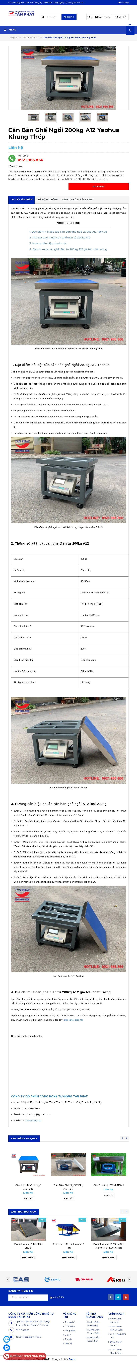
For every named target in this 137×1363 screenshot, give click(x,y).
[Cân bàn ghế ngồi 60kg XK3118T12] (108, 1164)
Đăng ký (120, 17)
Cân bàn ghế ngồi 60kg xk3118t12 (108, 1187)
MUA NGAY (99, 186)
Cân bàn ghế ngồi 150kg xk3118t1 (28, 1187)
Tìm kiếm (69, 17)
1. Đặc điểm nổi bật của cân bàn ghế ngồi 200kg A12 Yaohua (68, 231)
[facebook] (111, 1297)
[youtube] (126, 1297)
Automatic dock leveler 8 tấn (28, 1246)
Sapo (71, 1359)
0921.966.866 (30, 160)
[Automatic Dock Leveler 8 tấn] (28, 1229)
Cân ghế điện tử (73, 1019)
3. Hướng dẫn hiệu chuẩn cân (48, 243)
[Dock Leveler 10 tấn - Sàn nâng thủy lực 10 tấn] (68, 1229)
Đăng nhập (95, 17)
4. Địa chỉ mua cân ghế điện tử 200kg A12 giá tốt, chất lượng (68, 249)
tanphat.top (33, 1120)
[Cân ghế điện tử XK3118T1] (68, 1164)
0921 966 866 (22, 1330)
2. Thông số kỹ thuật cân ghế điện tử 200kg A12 (59, 237)
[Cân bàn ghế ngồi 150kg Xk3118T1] (28, 1164)
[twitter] (118, 1297)
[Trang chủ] (21, 13)
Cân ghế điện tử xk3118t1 (68, 1185)
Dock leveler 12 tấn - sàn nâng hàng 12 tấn (108, 1246)
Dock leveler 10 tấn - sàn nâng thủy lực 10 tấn (68, 1246)
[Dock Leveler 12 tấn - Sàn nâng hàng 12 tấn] (108, 1229)
